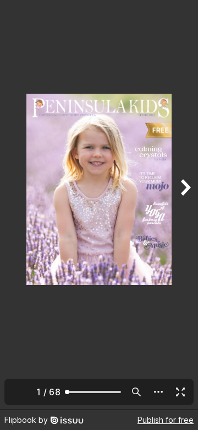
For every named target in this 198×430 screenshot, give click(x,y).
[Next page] (185, 205)
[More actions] (158, 392)
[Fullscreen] (180, 392)
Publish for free (166, 419)
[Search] (136, 392)
